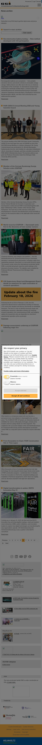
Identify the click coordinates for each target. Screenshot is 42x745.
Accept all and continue (21, 396)
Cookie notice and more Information (16, 371)
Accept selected (20, 390)
